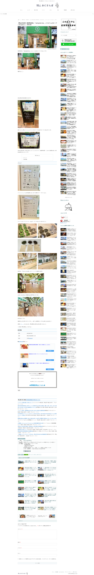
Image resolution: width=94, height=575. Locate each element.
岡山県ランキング (63, 222)
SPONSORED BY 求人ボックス (33, 399)
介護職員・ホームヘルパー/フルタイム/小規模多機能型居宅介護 (30, 423)
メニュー (25, 157)
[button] (93, 13)
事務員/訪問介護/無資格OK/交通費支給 (25, 431)
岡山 (35, 454)
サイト (19, 553)
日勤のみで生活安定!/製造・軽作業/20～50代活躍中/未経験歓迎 (30, 426)
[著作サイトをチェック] (24, 451)
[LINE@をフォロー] (30, 451)
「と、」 (22, 324)
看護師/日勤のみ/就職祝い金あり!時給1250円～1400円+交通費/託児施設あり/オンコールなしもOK (37, 418)
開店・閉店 (26, 454)
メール (19, 547)
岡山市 (22, 454)
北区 (19, 454)
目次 (36, 155)
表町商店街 (21, 341)
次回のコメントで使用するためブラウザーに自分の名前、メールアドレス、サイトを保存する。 (38, 558)
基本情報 (25, 159)
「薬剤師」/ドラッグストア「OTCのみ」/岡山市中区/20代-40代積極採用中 (32, 434)
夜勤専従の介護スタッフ (22, 429)
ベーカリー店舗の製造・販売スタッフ (25, 402)
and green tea (32, 454)
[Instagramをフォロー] (28, 451)
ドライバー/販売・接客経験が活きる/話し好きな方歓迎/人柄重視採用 (31, 410)
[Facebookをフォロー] (27, 451)
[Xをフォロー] (25, 451)
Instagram (31, 338)
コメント (20, 529)
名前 (19, 542)
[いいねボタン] (19, 390)
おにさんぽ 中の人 (28, 440)
